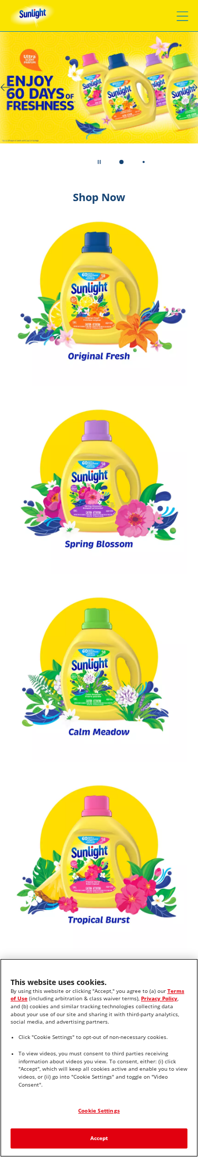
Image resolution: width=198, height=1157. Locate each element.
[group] (99, 106)
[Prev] (5, 87)
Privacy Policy (159, 998)
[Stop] (99, 162)
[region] (99, 1058)
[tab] (121, 162)
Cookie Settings (98, 1110)
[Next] (192, 87)
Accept (99, 1138)
